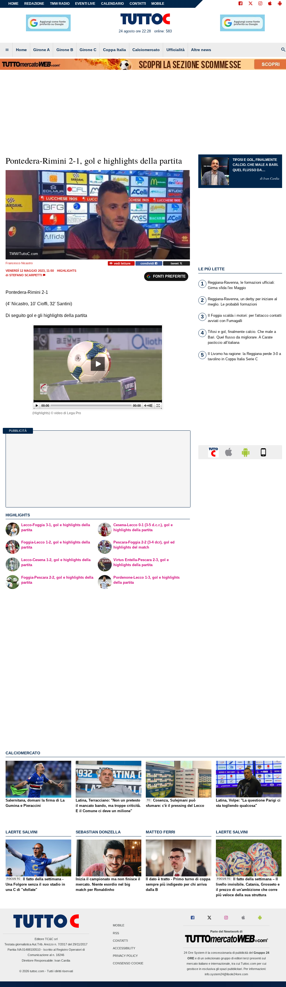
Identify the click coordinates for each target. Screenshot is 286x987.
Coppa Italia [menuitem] (114, 49)
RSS (116, 933)
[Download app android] (280, 4)
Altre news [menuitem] (201, 49)
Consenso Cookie (128, 963)
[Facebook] (240, 4)
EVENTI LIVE (85, 3)
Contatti (120, 940)
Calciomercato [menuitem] (146, 49)
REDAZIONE (34, 3)
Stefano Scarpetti (25, 275)
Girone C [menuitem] (88, 49)
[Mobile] (263, 452)
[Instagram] (260, 4)
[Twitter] (250, 4)
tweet (175, 263)
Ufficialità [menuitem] (175, 49)
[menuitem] (7, 50)
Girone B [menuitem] (64, 49)
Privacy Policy (125, 956)
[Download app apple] (269, 4)
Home (13, 3)
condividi (147, 263)
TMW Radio (60, 3)
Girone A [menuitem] (41, 49)
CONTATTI (138, 3)
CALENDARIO (112, 3)
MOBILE (157, 3)
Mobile (118, 925)
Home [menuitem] (21, 49)
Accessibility (124, 948)
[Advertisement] (240, 680)
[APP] (214, 452)
